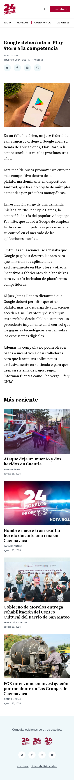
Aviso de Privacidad (44, 766)
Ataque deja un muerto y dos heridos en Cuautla (32, 461)
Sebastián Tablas (15, 622)
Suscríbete (60, 9)
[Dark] (45, 9)
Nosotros (23, 766)
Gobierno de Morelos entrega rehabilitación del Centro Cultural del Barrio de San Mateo (37, 612)
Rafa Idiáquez (13, 469)
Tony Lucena (12, 699)
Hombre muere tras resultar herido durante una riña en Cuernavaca (32, 535)
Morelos (23, 22)
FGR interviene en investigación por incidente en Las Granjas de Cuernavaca (36, 688)
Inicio (7, 22)
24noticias (11, 55)
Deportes (63, 22)
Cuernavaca (42, 22)
